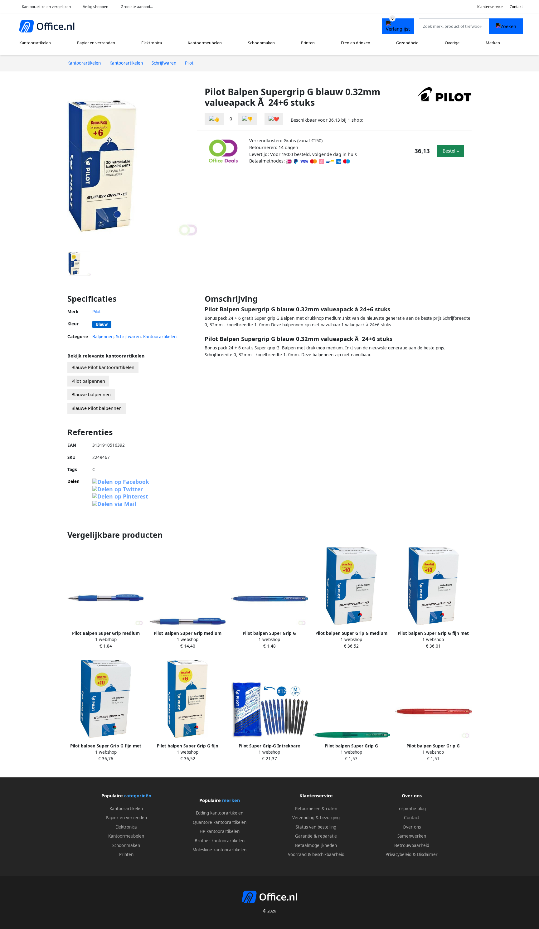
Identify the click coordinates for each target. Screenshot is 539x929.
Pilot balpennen (88, 381)
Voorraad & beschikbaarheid (316, 854)
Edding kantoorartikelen (219, 813)
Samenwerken (411, 836)
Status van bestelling (316, 827)
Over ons (412, 827)
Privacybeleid (398, 854)
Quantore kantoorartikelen (219, 822)
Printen (308, 43)
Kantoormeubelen (205, 43)
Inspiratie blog (411, 808)
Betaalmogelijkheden (316, 845)
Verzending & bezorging (316, 817)
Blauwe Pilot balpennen (96, 408)
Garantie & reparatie (316, 836)
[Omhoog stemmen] (214, 119)
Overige (452, 43)
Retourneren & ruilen (316, 808)
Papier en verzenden (96, 43)
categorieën (137, 796)
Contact (516, 6)
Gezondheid (407, 43)
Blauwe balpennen (91, 394)
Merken (493, 43)
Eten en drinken (355, 43)
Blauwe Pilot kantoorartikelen (102, 367)
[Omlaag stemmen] (247, 119)
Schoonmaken (261, 43)
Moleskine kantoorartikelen (219, 850)
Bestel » (451, 151)
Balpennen (103, 336)
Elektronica (151, 43)
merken (231, 800)
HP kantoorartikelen (220, 831)
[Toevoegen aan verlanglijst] (274, 119)
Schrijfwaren (128, 336)
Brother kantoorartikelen (220, 841)
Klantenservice (490, 6)
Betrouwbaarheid (411, 845)
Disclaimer (427, 854)
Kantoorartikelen (35, 43)
